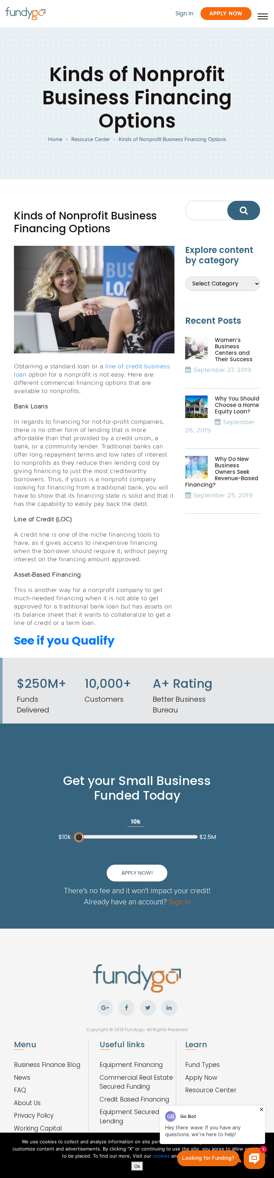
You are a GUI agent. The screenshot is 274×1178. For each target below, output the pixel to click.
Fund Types (202, 1064)
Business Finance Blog (47, 1064)
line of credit (122, 366)
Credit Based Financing (134, 1099)
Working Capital (38, 1128)
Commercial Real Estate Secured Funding (136, 1082)
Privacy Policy (34, 1115)
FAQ (20, 1090)
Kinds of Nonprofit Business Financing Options (172, 139)
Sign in (180, 901)
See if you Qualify (64, 640)
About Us (27, 1103)
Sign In (184, 13)
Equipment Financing (131, 1064)
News (22, 1077)
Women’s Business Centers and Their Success (234, 349)
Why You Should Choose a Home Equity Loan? (237, 405)
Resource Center (90, 139)
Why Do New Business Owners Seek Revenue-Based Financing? (221, 471)
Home (55, 139)
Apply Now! (137, 872)
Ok (137, 1166)
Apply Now (226, 13)
